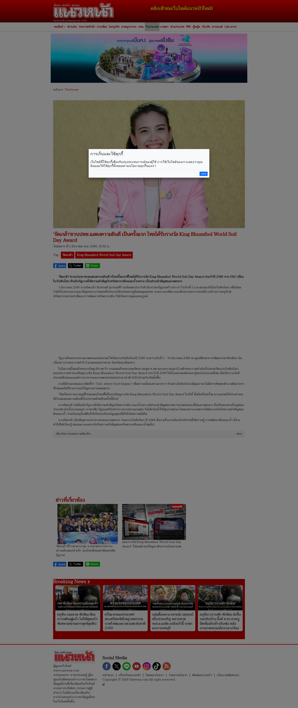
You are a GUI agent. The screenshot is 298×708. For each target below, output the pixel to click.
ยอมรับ (203, 174)
